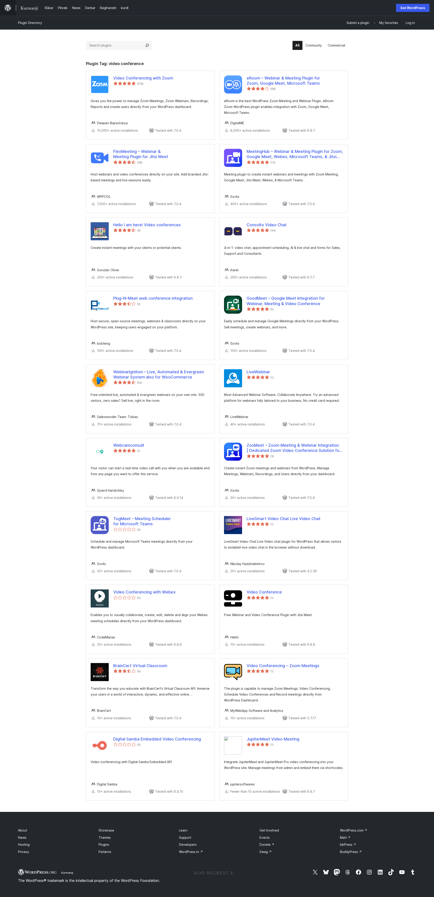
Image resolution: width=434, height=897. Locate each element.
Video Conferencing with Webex (144, 592)
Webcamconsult (128, 445)
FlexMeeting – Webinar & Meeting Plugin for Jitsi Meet (140, 154)
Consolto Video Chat (267, 224)
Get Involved (269, 830)
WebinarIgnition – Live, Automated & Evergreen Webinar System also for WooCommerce (158, 374)
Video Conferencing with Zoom (143, 78)
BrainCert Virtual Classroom (140, 665)
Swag (265, 852)
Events (264, 837)
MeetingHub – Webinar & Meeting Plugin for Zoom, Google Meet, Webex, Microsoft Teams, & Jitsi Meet (295, 154)
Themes (105, 837)
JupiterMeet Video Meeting (273, 739)
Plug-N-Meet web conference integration (153, 298)
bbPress (348, 844)
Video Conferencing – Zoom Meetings (283, 665)
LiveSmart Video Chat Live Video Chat (284, 518)
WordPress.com (353, 830)
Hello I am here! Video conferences (147, 224)
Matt (345, 837)
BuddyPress (351, 852)
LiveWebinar (258, 371)
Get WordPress (412, 8)
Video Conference (264, 592)
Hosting (24, 844)
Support (185, 837)
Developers (188, 844)
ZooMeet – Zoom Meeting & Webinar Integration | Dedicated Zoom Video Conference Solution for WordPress (294, 448)
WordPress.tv (191, 852)
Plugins (104, 844)
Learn (183, 830)
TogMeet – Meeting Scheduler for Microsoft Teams (142, 521)
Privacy (23, 852)
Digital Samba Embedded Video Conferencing (157, 739)
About (22, 830)
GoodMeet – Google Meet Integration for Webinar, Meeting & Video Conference (286, 301)
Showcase (106, 830)
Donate (266, 844)
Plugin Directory (30, 23)
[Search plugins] (147, 45)
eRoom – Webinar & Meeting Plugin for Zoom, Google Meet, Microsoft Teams (283, 81)
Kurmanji (67, 872)
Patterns (105, 852)
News (22, 837)
